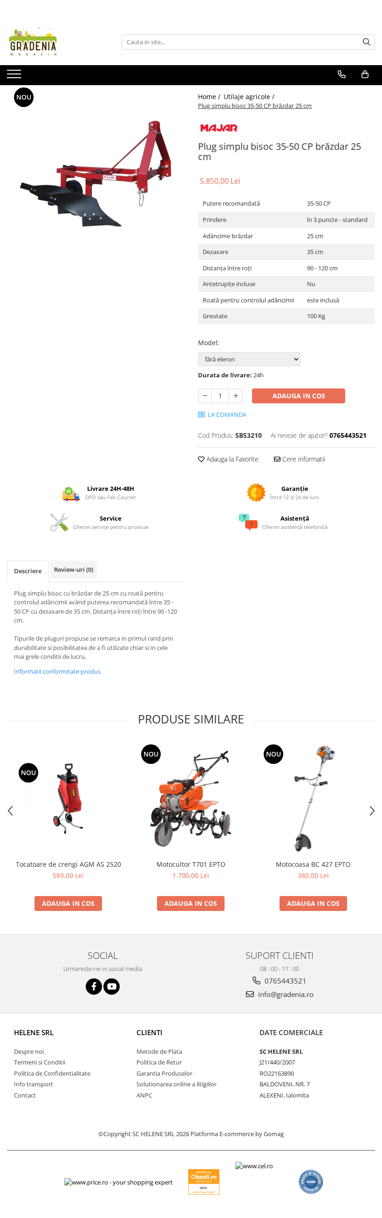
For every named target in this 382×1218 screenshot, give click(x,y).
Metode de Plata (159, 1051)
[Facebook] (94, 986)
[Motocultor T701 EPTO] (190, 798)
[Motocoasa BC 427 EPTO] (313, 798)
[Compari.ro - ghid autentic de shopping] (311, 1182)
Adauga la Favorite (232, 459)
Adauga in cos (299, 395)
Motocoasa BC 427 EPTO (313, 864)
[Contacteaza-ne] (341, 74)
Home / (210, 96)
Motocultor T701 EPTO (191, 864)
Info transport (33, 1084)
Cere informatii (302, 459)
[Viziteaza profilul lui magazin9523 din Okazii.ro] (204, 1182)
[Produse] (15, 77)
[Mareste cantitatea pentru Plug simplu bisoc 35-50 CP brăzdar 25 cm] (236, 395)
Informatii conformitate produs (57, 671)
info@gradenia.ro (285, 994)
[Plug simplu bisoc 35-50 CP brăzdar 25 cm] (95, 173)
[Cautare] (366, 42)
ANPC (144, 1095)
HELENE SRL (34, 1032)
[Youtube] (111, 986)
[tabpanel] (95, 173)
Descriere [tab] (27, 571)
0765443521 (285, 980)
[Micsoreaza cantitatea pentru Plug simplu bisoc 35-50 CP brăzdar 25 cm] (205, 395)
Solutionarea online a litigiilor (176, 1084)
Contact (25, 1095)
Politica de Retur (159, 1062)
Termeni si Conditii (39, 1062)
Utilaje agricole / (250, 96)
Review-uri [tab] (73, 569)
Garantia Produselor (164, 1073)
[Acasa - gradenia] (53, 42)
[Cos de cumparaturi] (365, 74)
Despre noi (29, 1051)
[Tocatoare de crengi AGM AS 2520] (68, 798)
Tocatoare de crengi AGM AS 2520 (68, 864)
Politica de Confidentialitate (52, 1073)
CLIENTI (149, 1032)
